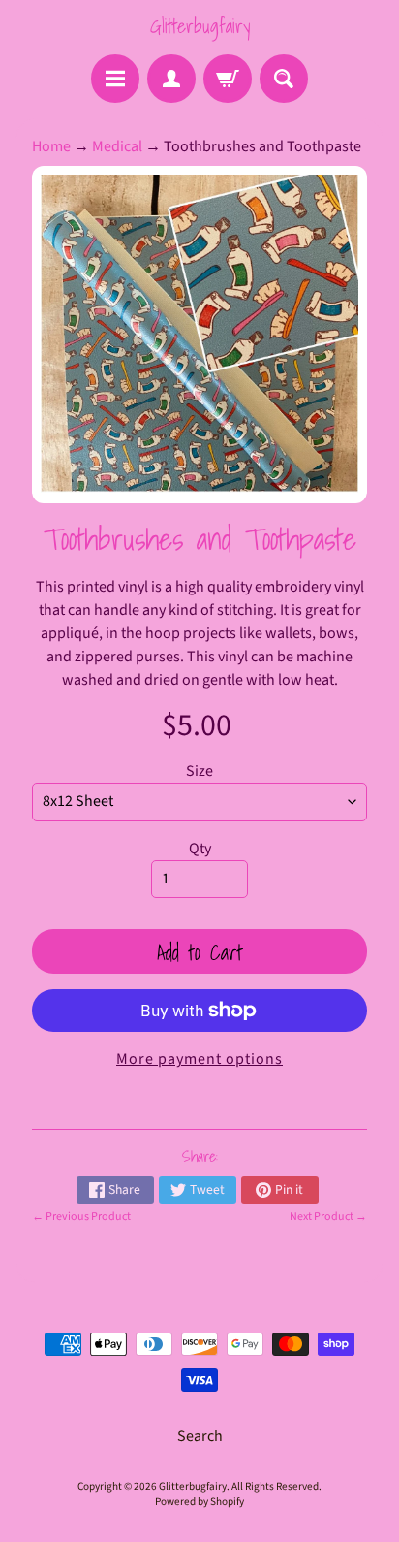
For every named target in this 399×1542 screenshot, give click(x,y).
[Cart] (227, 78)
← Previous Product (81, 1216)
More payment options (199, 1059)
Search (200, 1436)
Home (51, 146)
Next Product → (328, 1216)
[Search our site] (284, 78)
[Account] (171, 78)
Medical (117, 146)
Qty (200, 848)
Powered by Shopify (199, 1501)
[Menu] (115, 78)
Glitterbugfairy (200, 26)
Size (199, 771)
